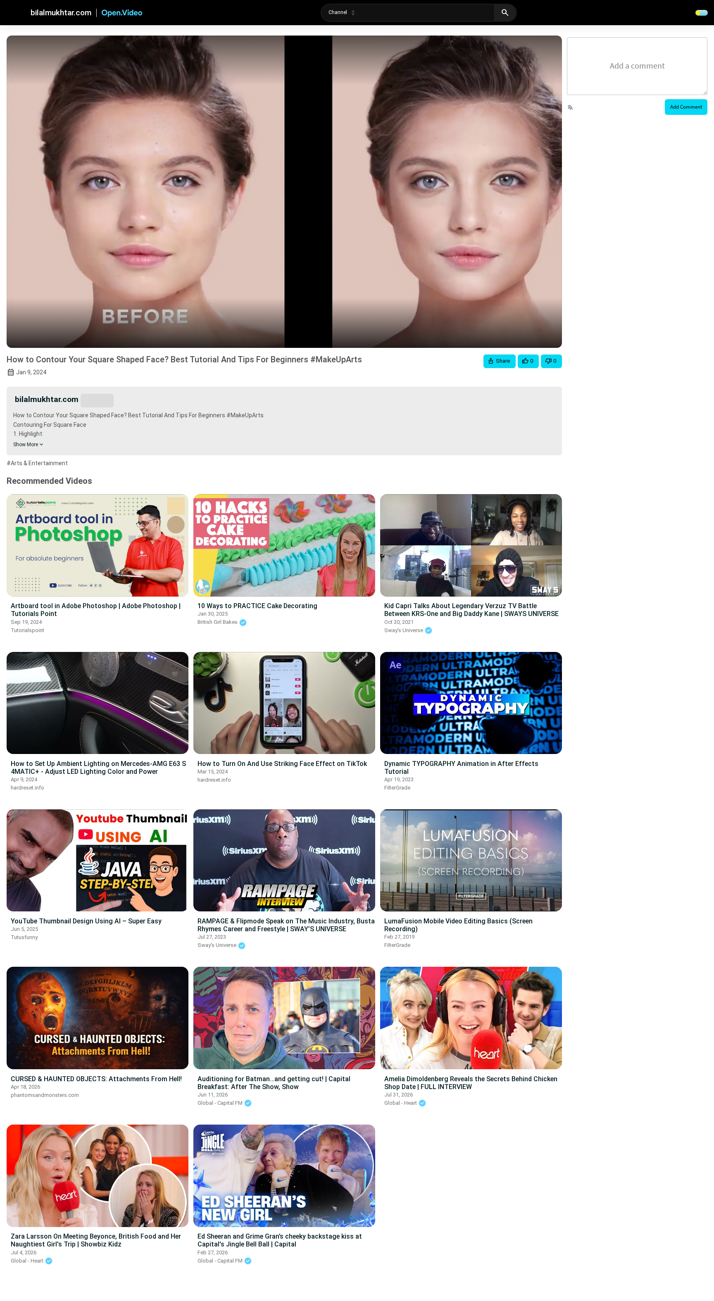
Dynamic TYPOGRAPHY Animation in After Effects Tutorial (461, 767)
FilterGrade (397, 788)
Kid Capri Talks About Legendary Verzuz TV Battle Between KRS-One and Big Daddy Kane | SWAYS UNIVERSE (471, 610)
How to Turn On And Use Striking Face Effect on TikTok (282, 764)
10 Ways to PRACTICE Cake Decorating (257, 606)
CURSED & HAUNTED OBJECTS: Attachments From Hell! (96, 1079)
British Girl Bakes (218, 622)
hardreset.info (27, 788)
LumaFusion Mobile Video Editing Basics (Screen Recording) (458, 925)
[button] (499, 361)
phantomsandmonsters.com (45, 1095)
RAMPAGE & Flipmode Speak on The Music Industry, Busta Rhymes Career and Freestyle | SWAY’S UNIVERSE (286, 925)
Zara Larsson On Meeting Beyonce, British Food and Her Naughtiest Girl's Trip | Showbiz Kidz (96, 1240)
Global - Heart (401, 1103)
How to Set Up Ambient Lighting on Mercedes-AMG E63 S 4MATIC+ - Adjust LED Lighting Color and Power (98, 767)
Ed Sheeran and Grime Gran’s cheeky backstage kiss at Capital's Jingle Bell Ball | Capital (280, 1240)
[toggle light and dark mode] (701, 13)
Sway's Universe (404, 630)
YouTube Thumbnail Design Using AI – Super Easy (86, 921)
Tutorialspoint (27, 630)
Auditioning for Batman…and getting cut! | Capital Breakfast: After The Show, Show (274, 1083)
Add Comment (686, 106)
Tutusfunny (24, 937)
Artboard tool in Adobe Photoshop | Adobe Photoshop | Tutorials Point (96, 610)
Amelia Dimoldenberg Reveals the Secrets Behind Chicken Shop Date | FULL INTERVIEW (470, 1083)
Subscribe (97, 400)
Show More (25, 444)
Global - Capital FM (221, 1103)
